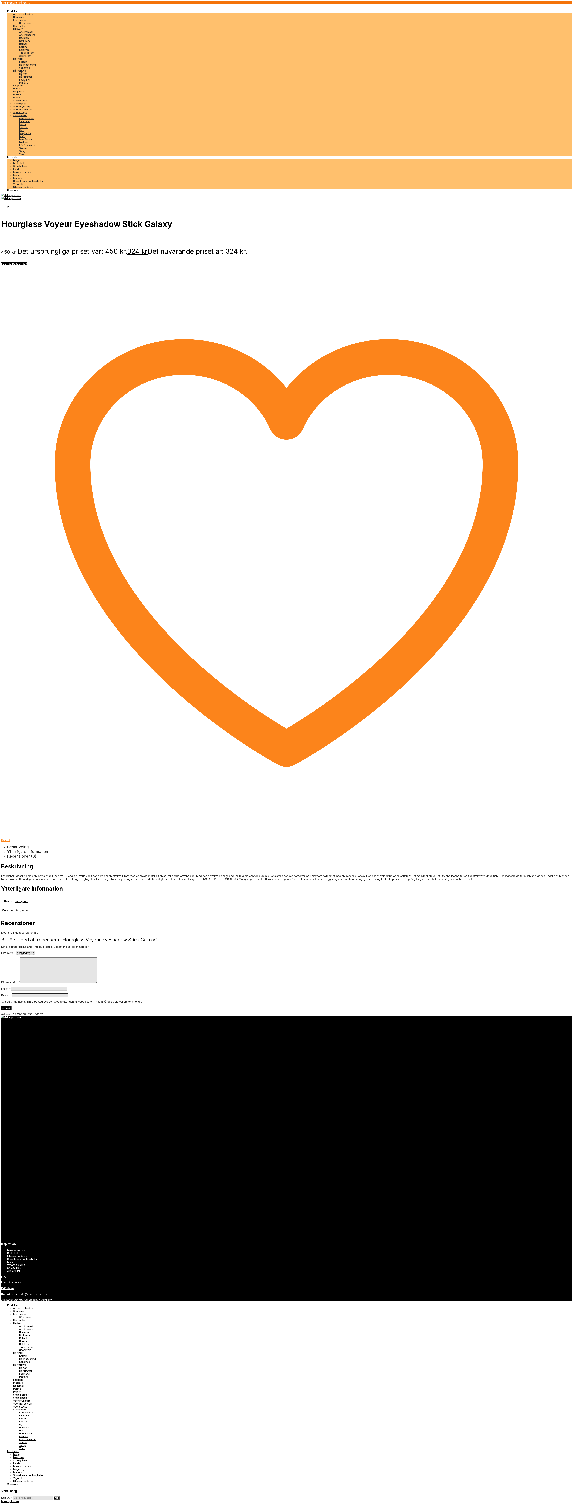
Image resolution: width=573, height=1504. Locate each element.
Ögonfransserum (22, 109)
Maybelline (25, 133)
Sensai (23, 148)
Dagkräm (24, 37)
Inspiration (13, 157)
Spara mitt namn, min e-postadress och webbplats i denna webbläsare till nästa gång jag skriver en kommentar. (73, 1001)
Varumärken (20, 115)
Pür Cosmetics (27, 145)
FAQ (3, 1276)
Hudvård (18, 28)
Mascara (18, 88)
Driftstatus (7, 1288)
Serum (23, 46)
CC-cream (25, 22)
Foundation (19, 19)
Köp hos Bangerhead (14, 263)
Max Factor (25, 139)
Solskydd (24, 49)
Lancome (24, 121)
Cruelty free (20, 166)
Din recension (10, 982)
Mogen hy (19, 175)
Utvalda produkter (23, 187)
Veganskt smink (16, 1264)
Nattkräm (24, 40)
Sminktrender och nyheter (28, 181)
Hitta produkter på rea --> (15, 2)
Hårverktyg (19, 70)
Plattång (23, 82)
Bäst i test (18, 163)
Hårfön (23, 73)
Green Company (42, 1299)
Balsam (23, 61)
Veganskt (18, 184)
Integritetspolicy (11, 1282)
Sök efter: (6, 1497)
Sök (56, 1498)
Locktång (24, 79)
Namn (6, 988)
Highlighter (19, 25)
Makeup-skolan (22, 172)
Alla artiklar (13, 1270)
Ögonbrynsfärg (21, 106)
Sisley (22, 151)
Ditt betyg (8, 952)
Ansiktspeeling (27, 34)
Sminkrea (12, 190)
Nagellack (18, 91)
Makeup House (10, 1501)
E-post (6, 995)
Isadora (23, 142)
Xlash (22, 154)
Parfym (17, 94)
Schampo (24, 67)
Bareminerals (26, 118)
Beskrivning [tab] (18, 847)
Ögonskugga (20, 112)
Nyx (21, 130)
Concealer (19, 17)
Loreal (22, 124)
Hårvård (18, 58)
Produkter (13, 11)
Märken (17, 178)
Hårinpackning (27, 64)
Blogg (16, 160)
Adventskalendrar (23, 14)
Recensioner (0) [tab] (21, 856)
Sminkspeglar (21, 103)
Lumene (23, 127)
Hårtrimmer (25, 76)
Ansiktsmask (26, 31)
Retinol (23, 43)
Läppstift (18, 85)
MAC (22, 136)
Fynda (16, 169)
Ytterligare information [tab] (27, 851)
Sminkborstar (21, 100)
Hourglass (21, 901)
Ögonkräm (25, 55)
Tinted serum (26, 52)
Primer (17, 97)
